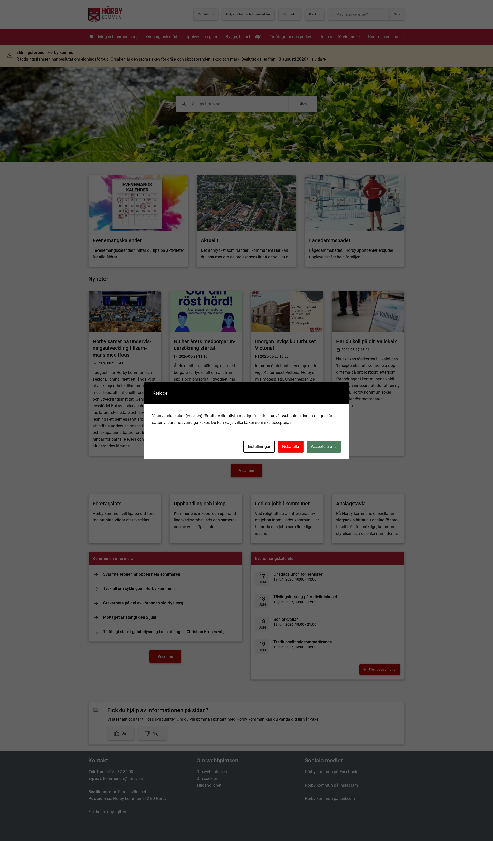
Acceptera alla (324, 446)
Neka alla (290, 446)
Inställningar (259, 446)
